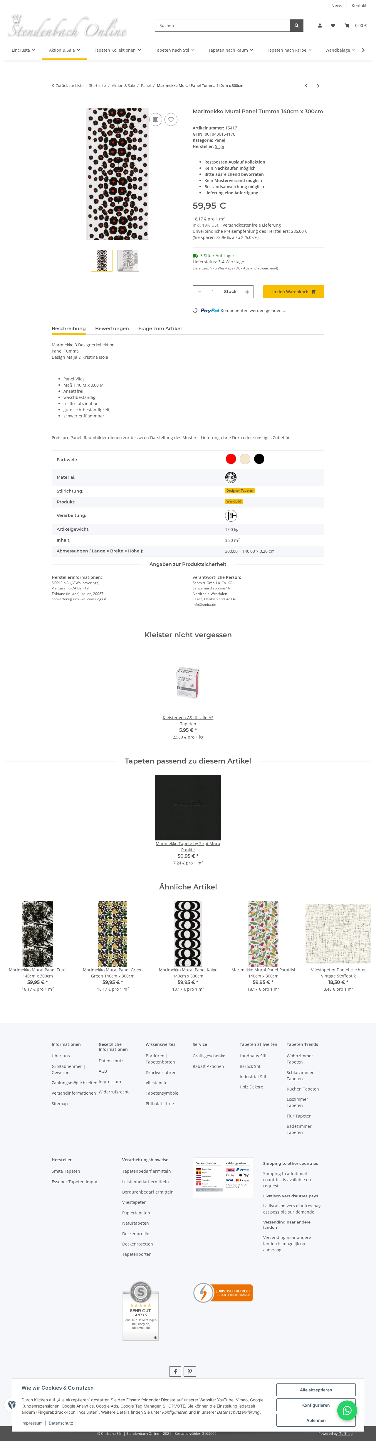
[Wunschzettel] (333, 25)
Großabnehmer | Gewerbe (68, 1069)
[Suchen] (296, 25)
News (336, 5)
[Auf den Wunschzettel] (170, 119)
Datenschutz (61, 1422)
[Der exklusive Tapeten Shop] (67, 25)
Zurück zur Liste (69, 85)
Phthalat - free (160, 1103)
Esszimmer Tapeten (297, 1102)
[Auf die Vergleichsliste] (155, 119)
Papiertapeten (136, 1213)
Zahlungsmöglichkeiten (75, 1083)
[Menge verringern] (199, 292)
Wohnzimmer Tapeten (300, 1059)
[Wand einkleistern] (231, 516)
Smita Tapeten (66, 1171)
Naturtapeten (135, 1223)
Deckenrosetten (137, 1244)
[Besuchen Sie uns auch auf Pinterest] (190, 1371)
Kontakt (359, 5)
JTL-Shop (345, 1433)
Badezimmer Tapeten (299, 1129)
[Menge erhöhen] (247, 292)
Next (362, 950)
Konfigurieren (316, 1405)
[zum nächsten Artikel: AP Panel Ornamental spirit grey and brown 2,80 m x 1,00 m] (318, 85)
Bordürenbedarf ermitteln (148, 1192)
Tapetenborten (137, 1254)
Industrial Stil (253, 1076)
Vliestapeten (134, 1202)
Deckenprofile (135, 1233)
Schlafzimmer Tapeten (300, 1075)
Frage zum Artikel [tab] (160, 328)
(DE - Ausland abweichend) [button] (256, 268)
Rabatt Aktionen (208, 1066)
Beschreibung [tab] (69, 328)
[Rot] (231, 459)
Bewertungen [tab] (112, 328)
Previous (14, 950)
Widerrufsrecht (114, 1092)
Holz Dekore (251, 1087)
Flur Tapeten (299, 1116)
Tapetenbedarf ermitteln (146, 1171)
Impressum (32, 1422)
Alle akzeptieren (316, 1389)
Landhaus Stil (253, 1056)
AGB (103, 1071)
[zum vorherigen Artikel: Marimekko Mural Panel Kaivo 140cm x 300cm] (306, 85)
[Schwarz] (259, 459)
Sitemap (60, 1103)
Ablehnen (316, 1420)
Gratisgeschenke (209, 1056)
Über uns (61, 1056)
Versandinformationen (74, 1093)
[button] (319, 25)
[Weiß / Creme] (245, 459)
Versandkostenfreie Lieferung (252, 225)
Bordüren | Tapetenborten (160, 1059)
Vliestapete (156, 1083)
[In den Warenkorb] (56, 105)
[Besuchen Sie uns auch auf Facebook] (175, 1371)
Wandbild (233, 501)
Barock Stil (250, 1066)
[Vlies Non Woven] (231, 477)
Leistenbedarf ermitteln (145, 1181)
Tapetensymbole (162, 1093)
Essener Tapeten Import (75, 1181)
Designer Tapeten (239, 490)
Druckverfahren (161, 1072)
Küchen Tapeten (303, 1089)
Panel (219, 140)
